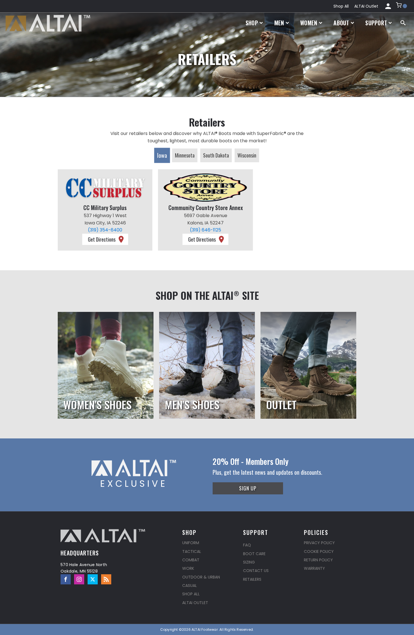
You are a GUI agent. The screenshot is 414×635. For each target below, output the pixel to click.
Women (308, 23)
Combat (190, 560)
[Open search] (403, 22)
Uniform (190, 543)
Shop (252, 23)
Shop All (341, 6)
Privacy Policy (319, 543)
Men (279, 23)
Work (188, 568)
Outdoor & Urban (201, 577)
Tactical (191, 551)
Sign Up (248, 488)
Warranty (314, 568)
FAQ (247, 545)
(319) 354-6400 (105, 230)
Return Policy (318, 560)
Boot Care (254, 554)
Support (376, 23)
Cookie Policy (319, 551)
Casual (189, 585)
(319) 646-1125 (205, 230)
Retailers (252, 579)
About (341, 23)
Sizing (249, 562)
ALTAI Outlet (366, 6)
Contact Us (256, 570)
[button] (401, 6)
